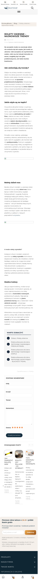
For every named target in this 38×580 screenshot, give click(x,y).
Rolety (31, 371)
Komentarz (10, 408)
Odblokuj (30, 532)
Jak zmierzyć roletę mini (8, 461)
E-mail (8, 392)
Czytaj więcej (6, 491)
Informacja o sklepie (11, 572)
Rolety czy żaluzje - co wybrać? (19, 464)
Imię (7, 383)
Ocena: (8, 428)
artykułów (16, 215)
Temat (8, 400)
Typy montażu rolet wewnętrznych (30, 461)
